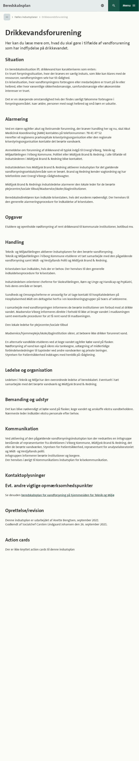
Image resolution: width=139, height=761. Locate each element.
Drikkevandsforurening (55, 17)
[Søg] (113, 5)
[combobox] (102, 5)
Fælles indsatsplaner (26, 17)
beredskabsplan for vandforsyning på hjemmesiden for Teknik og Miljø (67, 495)
